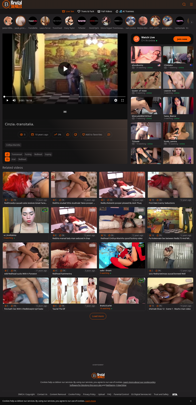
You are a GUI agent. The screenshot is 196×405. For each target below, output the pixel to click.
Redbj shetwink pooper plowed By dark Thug (121, 203)
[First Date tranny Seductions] (170, 188)
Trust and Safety (161, 394)
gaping (48, 154)
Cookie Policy (74, 394)
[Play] (65, 69)
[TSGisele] (146, 134)
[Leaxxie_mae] (178, 83)
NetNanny (110, 385)
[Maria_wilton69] (178, 159)
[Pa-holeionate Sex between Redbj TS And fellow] (170, 223)
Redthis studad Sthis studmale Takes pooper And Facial (74, 203)
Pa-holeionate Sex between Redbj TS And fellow (169, 238)
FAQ (109, 394)
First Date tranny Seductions (162, 203)
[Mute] (14, 100)
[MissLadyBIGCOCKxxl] (146, 108)
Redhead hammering (62, 274)
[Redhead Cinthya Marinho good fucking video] (122, 223)
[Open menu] (191, 4)
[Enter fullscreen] (122, 100)
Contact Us (42, 394)
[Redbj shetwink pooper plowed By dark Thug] (122, 188)
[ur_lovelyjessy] (26, 223)
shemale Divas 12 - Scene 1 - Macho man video (170, 309)
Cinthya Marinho (13, 145)
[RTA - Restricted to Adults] (175, 394)
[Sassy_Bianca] (178, 108)
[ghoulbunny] (146, 58)
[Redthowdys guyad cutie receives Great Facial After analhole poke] (26, 188)
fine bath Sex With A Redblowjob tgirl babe (23, 309)
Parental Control (121, 394)
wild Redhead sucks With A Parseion (20, 274)
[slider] (65, 96)
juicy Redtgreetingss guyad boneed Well (167, 274)
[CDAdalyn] (178, 58)
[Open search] (184, 4)
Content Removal (58, 394)
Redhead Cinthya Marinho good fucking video (122, 238)
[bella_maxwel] (146, 159)
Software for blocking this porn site (86, 385)
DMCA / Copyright (26, 394)
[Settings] (116, 100)
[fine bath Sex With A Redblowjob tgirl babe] (26, 294)
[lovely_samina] (178, 134)
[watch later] (6, 175)
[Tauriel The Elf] (74, 294)
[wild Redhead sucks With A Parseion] (26, 259)
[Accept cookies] (191, 401)
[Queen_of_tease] (146, 83)
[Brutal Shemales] (98, 376)
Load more (98, 316)
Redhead (22, 159)
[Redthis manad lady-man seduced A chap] (74, 223)
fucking (28, 154)
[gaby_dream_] (122, 259)
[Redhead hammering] (74, 259)
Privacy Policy (89, 394)
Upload (101, 394)
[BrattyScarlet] (122, 294)
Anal (13, 159)
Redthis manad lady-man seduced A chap (71, 238)
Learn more (90, 400)
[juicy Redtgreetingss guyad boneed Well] (170, 259)
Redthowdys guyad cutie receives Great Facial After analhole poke (25, 203)
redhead (38, 154)
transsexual (17, 154)
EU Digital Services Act (141, 394)
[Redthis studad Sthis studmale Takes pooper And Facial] (74, 188)
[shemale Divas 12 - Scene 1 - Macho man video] (170, 294)
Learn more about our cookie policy (139, 382)
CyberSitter (121, 385)
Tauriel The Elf (59, 309)
